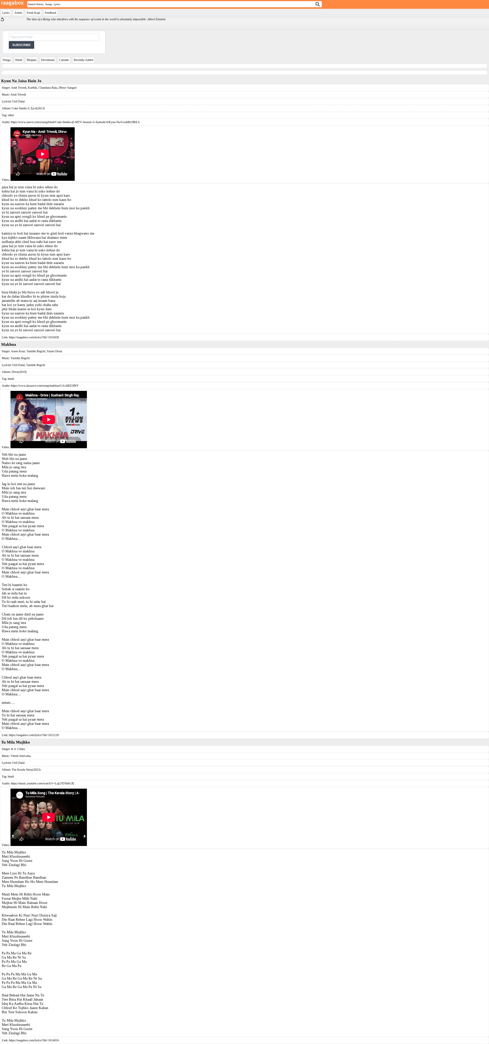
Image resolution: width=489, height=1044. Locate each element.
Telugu (6, 60)
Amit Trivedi (18, 87)
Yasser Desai (54, 351)
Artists (18, 12)
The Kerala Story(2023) (26, 769)
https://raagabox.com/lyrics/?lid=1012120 (34, 735)
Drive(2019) (19, 371)
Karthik (32, 87)
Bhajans (31, 60)
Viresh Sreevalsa (21, 755)
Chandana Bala (47, 87)
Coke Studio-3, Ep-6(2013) (28, 108)
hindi (11, 378)
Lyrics (6, 12)
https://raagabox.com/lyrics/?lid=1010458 (34, 337)
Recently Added (83, 60)
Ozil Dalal (18, 101)
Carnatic (64, 60)
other (11, 115)
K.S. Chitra (18, 749)
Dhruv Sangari (67, 87)
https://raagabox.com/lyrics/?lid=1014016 (34, 1040)
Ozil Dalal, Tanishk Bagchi (28, 365)
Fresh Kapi (33, 12)
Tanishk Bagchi (35, 351)
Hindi (18, 60)
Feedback (50, 12)
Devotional (47, 60)
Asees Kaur (18, 351)
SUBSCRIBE (21, 45)
